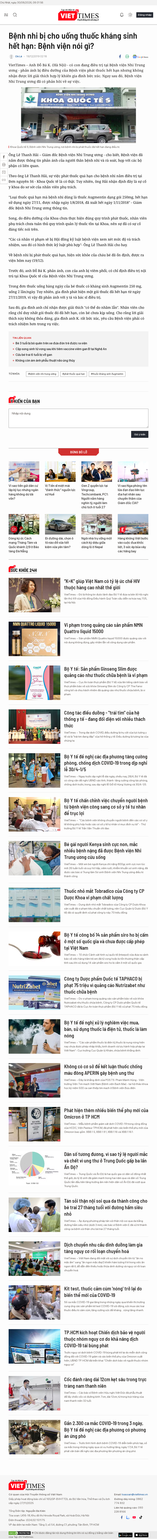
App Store (125, 1535)
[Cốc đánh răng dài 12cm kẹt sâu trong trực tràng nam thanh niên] (34, 1393)
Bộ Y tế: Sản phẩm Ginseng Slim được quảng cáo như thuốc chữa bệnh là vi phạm (105, 672)
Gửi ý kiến (139, 434)
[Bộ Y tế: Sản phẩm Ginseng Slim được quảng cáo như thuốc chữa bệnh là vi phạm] (34, 683)
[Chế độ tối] (130, 15)
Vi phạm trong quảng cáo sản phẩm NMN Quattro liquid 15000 (103, 628)
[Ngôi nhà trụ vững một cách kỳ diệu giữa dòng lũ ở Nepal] (96, 524)
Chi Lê (18, 56)
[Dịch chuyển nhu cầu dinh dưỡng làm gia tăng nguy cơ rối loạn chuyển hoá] (34, 1258)
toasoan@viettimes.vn (134, 1494)
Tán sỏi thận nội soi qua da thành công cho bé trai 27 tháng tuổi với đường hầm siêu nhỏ (105, 1207)
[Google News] (140, 56)
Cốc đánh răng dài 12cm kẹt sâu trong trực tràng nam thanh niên (105, 1382)
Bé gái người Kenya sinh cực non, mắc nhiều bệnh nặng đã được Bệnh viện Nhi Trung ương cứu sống (102, 850)
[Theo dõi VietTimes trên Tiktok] (140, 1517)
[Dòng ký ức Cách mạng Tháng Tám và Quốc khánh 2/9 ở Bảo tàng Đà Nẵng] (24, 524)
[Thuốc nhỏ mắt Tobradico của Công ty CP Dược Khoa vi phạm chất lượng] (34, 905)
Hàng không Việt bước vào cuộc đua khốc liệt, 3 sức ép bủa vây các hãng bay (133, 545)
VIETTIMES (78, 15)
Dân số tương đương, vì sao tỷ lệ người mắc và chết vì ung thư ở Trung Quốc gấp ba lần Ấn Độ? (106, 1160)
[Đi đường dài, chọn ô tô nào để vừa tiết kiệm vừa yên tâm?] (60, 524)
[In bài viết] (127, 56)
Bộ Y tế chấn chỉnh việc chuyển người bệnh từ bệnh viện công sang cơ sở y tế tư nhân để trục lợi (106, 806)
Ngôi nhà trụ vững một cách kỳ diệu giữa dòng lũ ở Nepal (96, 543)
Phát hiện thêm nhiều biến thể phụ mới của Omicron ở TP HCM (106, 1113)
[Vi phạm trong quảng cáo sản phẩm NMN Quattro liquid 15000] (34, 639)
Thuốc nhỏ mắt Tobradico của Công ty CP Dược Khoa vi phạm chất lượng (104, 894)
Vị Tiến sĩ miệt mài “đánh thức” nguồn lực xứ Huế (60, 490)
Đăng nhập (145, 14)
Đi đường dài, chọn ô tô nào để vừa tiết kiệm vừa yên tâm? (59, 543)
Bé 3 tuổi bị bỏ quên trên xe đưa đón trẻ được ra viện (51, 343)
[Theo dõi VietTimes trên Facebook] (121, 1517)
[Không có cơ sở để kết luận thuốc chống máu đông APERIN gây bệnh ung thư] (34, 1080)
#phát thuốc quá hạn (73, 373)
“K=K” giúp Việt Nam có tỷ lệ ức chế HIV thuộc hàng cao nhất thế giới (102, 584)
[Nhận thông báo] (121, 15)
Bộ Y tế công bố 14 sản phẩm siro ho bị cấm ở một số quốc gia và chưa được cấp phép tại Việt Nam (106, 941)
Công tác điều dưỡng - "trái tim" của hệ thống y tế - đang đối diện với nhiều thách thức (104, 719)
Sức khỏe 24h (24, 570)
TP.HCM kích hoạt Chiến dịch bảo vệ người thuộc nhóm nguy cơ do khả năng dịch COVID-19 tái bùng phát (104, 1338)
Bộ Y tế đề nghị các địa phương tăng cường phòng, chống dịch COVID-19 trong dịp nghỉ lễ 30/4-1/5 (105, 762)
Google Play (141, 1535)
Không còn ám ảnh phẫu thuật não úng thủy (45, 360)
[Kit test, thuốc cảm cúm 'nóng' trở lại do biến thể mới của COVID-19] (34, 1302)
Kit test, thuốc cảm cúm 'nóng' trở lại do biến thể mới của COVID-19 (103, 1291)
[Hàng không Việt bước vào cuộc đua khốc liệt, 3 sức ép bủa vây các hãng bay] (133, 524)
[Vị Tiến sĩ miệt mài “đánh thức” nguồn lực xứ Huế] (60, 471)
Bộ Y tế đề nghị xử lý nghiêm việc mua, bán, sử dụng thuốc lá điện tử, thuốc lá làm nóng (105, 1028)
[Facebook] (120, 56)
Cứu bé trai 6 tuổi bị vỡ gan (34, 355)
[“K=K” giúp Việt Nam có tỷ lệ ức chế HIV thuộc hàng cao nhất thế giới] (34, 595)
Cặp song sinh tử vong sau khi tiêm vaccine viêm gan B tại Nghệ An (61, 349)
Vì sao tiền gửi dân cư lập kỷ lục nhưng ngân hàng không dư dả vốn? (23, 492)
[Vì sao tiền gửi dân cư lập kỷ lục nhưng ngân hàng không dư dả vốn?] (24, 471)
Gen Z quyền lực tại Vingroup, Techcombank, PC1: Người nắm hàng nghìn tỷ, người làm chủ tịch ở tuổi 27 (95, 496)
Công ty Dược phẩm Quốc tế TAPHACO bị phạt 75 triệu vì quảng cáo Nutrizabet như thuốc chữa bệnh (104, 985)
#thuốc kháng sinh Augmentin (107, 373)
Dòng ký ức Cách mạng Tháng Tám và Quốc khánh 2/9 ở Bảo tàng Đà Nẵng (24, 545)
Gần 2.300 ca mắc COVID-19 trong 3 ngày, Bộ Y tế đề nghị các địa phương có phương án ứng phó (105, 1429)
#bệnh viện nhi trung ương (42, 373)
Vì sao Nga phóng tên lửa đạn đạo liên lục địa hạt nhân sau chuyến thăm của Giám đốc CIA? (132, 494)
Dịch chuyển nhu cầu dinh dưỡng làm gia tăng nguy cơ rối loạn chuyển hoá (103, 1248)
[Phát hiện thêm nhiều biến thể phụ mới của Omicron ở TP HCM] (34, 1124)
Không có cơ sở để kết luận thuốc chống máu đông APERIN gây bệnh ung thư (103, 1069)
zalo (127, 1517)
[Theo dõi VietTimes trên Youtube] (134, 1517)
